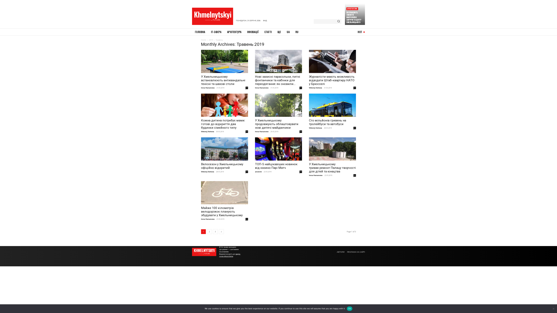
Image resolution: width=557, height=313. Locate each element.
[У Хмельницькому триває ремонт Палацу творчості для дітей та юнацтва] (332, 149)
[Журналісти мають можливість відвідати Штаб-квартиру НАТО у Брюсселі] (332, 61)
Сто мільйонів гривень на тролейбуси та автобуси (327, 122)
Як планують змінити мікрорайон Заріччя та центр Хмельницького (353, 17)
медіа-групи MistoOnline (230, 255)
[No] (553, 308)
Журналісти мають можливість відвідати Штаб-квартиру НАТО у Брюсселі (332, 80)
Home (203, 40)
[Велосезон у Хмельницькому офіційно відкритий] (224, 149)
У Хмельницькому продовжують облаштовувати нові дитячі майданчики (276, 124)
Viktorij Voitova (315, 88)
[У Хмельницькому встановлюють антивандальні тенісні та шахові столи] (224, 61)
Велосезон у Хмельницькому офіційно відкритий (222, 166)
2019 (211, 40)
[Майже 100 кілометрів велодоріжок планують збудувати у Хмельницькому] (224, 192)
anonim (258, 172)
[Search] (338, 21)
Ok (349, 308)
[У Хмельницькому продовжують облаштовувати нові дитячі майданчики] (278, 105)
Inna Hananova (208, 88)
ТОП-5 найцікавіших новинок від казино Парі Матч (276, 166)
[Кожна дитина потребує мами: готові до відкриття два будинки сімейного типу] (224, 105)
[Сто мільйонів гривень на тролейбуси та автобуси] (332, 105)
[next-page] (221, 231)
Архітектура (352, 8)
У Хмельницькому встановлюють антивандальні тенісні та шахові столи (223, 80)
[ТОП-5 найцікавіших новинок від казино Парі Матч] (278, 149)
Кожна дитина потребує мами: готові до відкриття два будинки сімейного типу (223, 124)
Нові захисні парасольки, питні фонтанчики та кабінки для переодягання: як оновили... (277, 80)
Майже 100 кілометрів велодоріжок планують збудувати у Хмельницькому (222, 211)
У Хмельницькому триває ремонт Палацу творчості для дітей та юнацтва (332, 167)
